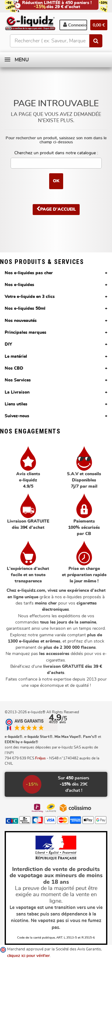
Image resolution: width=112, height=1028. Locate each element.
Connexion (77, 25)
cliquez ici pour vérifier (28, 956)
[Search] (95, 40)
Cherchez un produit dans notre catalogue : (56, 153)
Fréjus (40, 758)
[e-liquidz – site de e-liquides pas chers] (30, 23)
